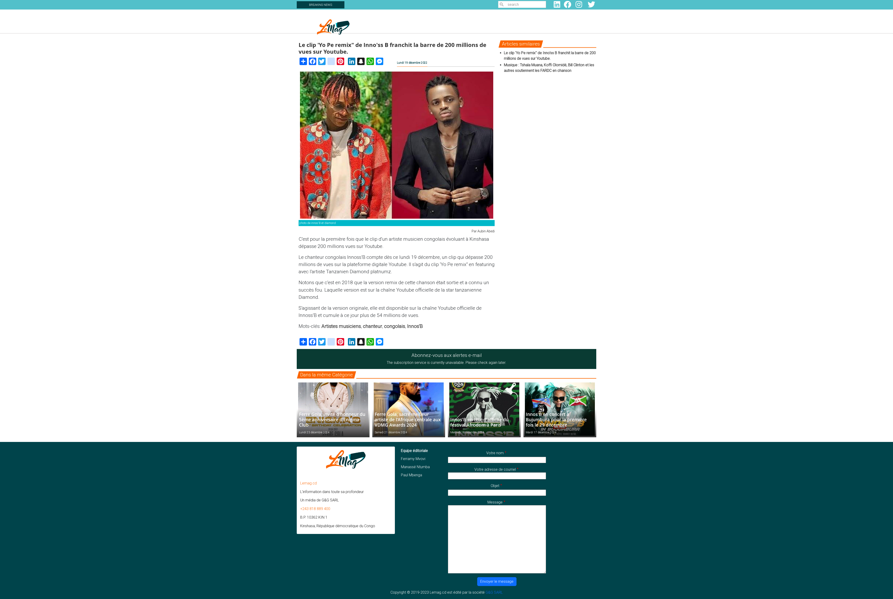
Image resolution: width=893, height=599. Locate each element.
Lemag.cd (308, 483)
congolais (394, 326)
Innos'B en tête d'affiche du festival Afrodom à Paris (479, 422)
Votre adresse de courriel (495, 469)
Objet (495, 486)
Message (495, 502)
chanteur (372, 326)
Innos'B (415, 326)
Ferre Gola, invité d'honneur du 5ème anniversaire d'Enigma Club (332, 419)
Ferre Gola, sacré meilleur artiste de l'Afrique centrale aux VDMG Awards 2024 (408, 419)
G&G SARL (494, 592)
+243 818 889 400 (315, 509)
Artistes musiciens (341, 326)
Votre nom (495, 453)
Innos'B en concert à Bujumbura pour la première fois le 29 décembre (556, 419)
